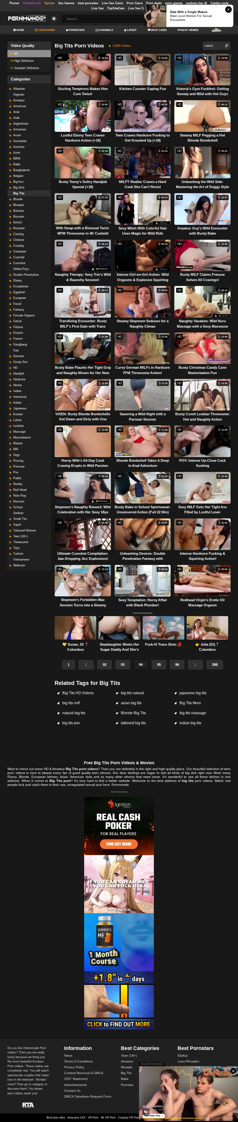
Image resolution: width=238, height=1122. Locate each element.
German (18, 356)
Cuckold (18, 257)
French (18, 338)
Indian (17, 391)
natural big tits (73, 713)
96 (177, 665)
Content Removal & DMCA (83, 1073)
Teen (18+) (20, 536)
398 (215, 665)
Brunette (19, 228)
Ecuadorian (20, 286)
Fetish (17, 321)
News (68, 1055)
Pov (16, 472)
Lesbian (18, 426)
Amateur (19, 100)
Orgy (16, 455)
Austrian (18, 147)
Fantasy (18, 309)
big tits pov (70, 723)
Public (17, 478)
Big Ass (18, 181)
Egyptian (19, 292)
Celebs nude (219, 3)
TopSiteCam (116, 8)
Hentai (17, 385)
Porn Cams (135, 3)
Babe (16, 164)
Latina (17, 420)
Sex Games (66, 3)
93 (123, 665)
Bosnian (18, 216)
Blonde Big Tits (133, 713)
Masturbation (22, 437)
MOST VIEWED (189, 30)
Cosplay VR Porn (129, 1117)
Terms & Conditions (78, 1061)
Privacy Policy (74, 1067)
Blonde (18, 199)
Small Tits (20, 519)
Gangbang (20, 344)
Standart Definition (26, 68)
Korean (18, 414)
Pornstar (19, 466)
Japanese (19, 408)
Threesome (20, 542)
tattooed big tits (133, 723)
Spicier (49, 3)
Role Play (19, 495)
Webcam (19, 565)
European (19, 298)
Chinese (18, 240)
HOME (20, 30)
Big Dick (19, 187)
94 (141, 665)
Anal (16, 112)
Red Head (19, 489)
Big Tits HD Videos (77, 693)
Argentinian (20, 123)
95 (159, 665)
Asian (17, 135)
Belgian (18, 176)
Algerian (18, 94)
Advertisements (75, 1085)
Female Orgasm (24, 315)
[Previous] (86, 665)
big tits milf (70, 703)
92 (104, 665)
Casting (18, 234)
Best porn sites (55, 1117)
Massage (19, 431)
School (18, 507)
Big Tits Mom (189, 703)
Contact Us (72, 1090)
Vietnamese (21, 559)
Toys (16, 548)
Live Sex (97, 8)
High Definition (23, 61)
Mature (18, 443)
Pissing (18, 460)
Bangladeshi (21, 170)
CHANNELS (106, 30)
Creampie (19, 251)
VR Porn (93, 1117)
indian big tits (189, 723)
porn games (173, 3)
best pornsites (88, 3)
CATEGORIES (46, 30)
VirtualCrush (32, 3)
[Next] (195, 665)
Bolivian (18, 210)
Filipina (18, 327)
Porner (14, 3)
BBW (16, 158)
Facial (17, 303)
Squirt (17, 524)
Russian (18, 501)
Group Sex (20, 362)
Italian (17, 402)
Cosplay (18, 245)
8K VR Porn (108, 1117)
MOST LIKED (159, 30)
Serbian (18, 513)
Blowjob (18, 205)
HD (15, 367)
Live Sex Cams (112, 3)
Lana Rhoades (188, 1061)
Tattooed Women (24, 530)
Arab (16, 118)
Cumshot (19, 263)
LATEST (132, 30)
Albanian (19, 88)
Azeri (16, 152)
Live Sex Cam (138, 8)
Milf (15, 449)
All (15, 53)
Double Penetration (26, 274)
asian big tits (131, 703)
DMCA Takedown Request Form (87, 1096)
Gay (16, 350)
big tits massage (192, 713)
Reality (18, 484)
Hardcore (19, 379)
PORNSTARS (77, 30)
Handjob (18, 373)
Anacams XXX (76, 1117)
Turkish (18, 553)
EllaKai (183, 1055)
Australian (20, 141)
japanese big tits (192, 693)
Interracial (19, 396)
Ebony (17, 280)
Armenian (19, 129)
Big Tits (18, 193)
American (19, 106)
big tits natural (132, 693)
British (17, 222)
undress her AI (196, 3)
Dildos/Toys (21, 269)
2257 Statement (76, 1079)
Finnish (18, 333)
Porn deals (154, 3)
